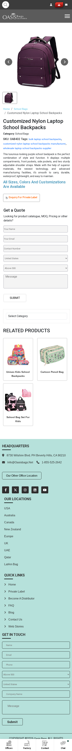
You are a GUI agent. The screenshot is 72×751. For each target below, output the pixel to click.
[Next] (64, 62)
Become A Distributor (21, 598)
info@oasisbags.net (20, 462)
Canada (9, 522)
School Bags (21, 108)
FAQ (11, 605)
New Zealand (12, 529)
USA (7, 508)
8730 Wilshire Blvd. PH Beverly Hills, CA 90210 (36, 455)
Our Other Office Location (21, 475)
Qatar (7, 557)
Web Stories (16, 626)
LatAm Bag (11, 564)
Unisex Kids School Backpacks (18, 374)
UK (6, 543)
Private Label (16, 591)
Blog (11, 612)
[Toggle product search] (5, 4)
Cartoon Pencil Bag (52, 372)
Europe (8, 536)
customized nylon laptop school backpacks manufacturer (34, 143)
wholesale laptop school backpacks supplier (27, 148)
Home (6, 108)
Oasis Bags (40, 738)
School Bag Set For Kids (18, 419)
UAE (7, 550)
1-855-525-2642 (51, 462)
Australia (9, 515)
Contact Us (15, 619)
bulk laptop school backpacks (45, 139)
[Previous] (8, 62)
